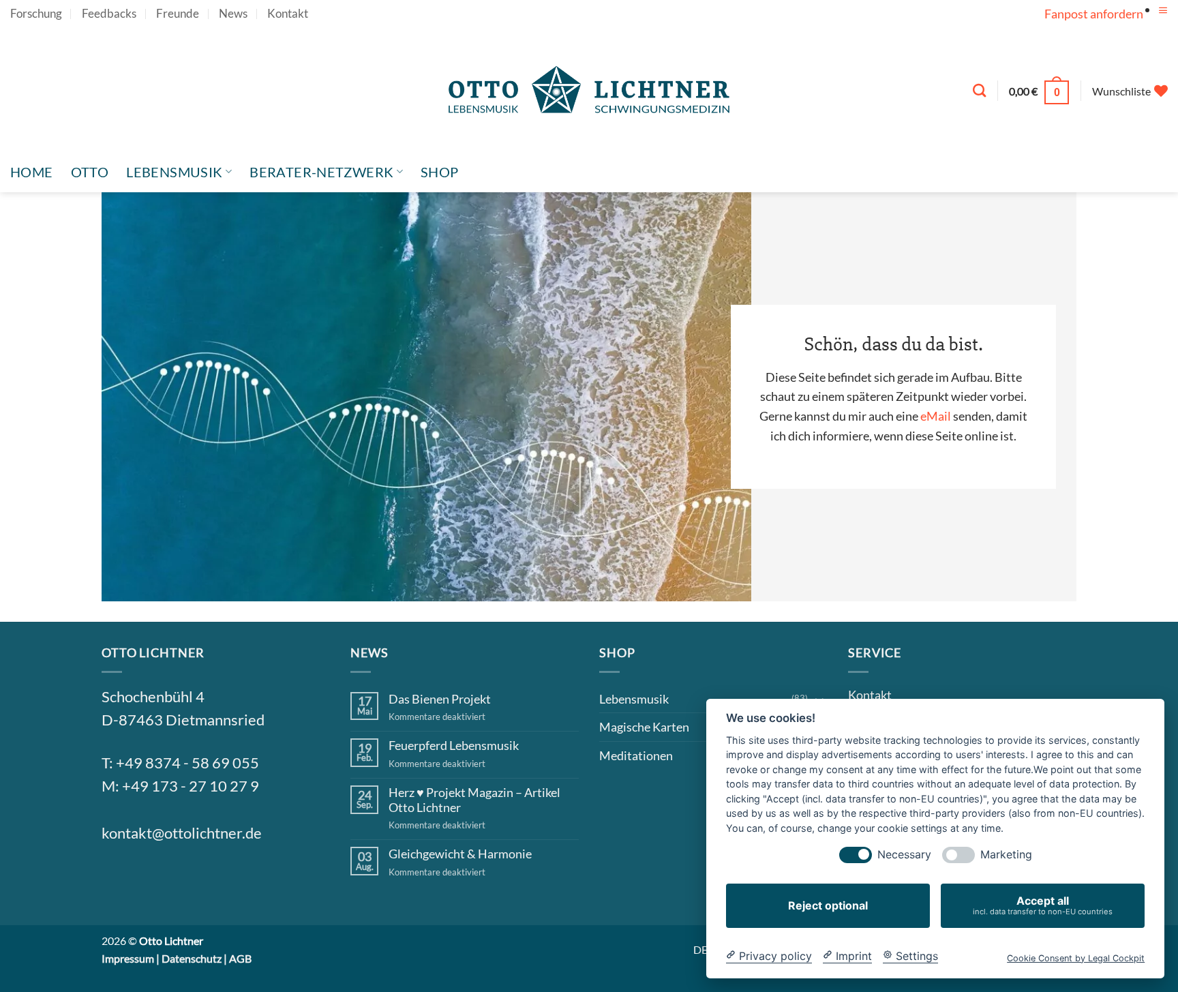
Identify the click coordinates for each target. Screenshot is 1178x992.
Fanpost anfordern (1093, 13)
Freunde (177, 13)
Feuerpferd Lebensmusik (454, 745)
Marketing (1006, 854)
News (233, 13)
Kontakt (287, 13)
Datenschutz (192, 958)
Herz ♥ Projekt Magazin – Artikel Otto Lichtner (474, 800)
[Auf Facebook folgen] (118, 880)
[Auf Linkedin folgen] (217, 880)
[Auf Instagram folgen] (151, 880)
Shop (440, 172)
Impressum (128, 958)
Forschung (36, 13)
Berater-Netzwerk (321, 172)
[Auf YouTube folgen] (1160, 24)
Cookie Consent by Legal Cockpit (1076, 957)
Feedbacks (109, 13)
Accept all (1043, 905)
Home (31, 172)
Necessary (904, 854)
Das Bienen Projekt (440, 699)
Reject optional (828, 905)
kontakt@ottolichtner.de (182, 833)
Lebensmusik (174, 172)
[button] (1163, 10)
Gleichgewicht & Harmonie (460, 854)
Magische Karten (644, 726)
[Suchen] (979, 90)
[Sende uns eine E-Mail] (184, 880)
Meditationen (636, 755)
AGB (240, 958)
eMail (935, 415)
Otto (90, 172)
